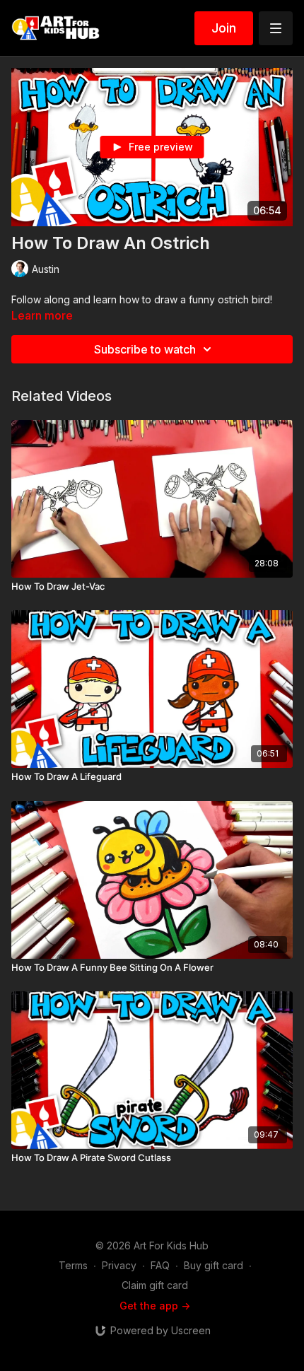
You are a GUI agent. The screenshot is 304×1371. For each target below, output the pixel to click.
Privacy (119, 1265)
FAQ (160, 1265)
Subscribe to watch (145, 349)
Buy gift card (213, 1265)
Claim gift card (155, 1285)
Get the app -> (154, 1306)
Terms (73, 1265)
